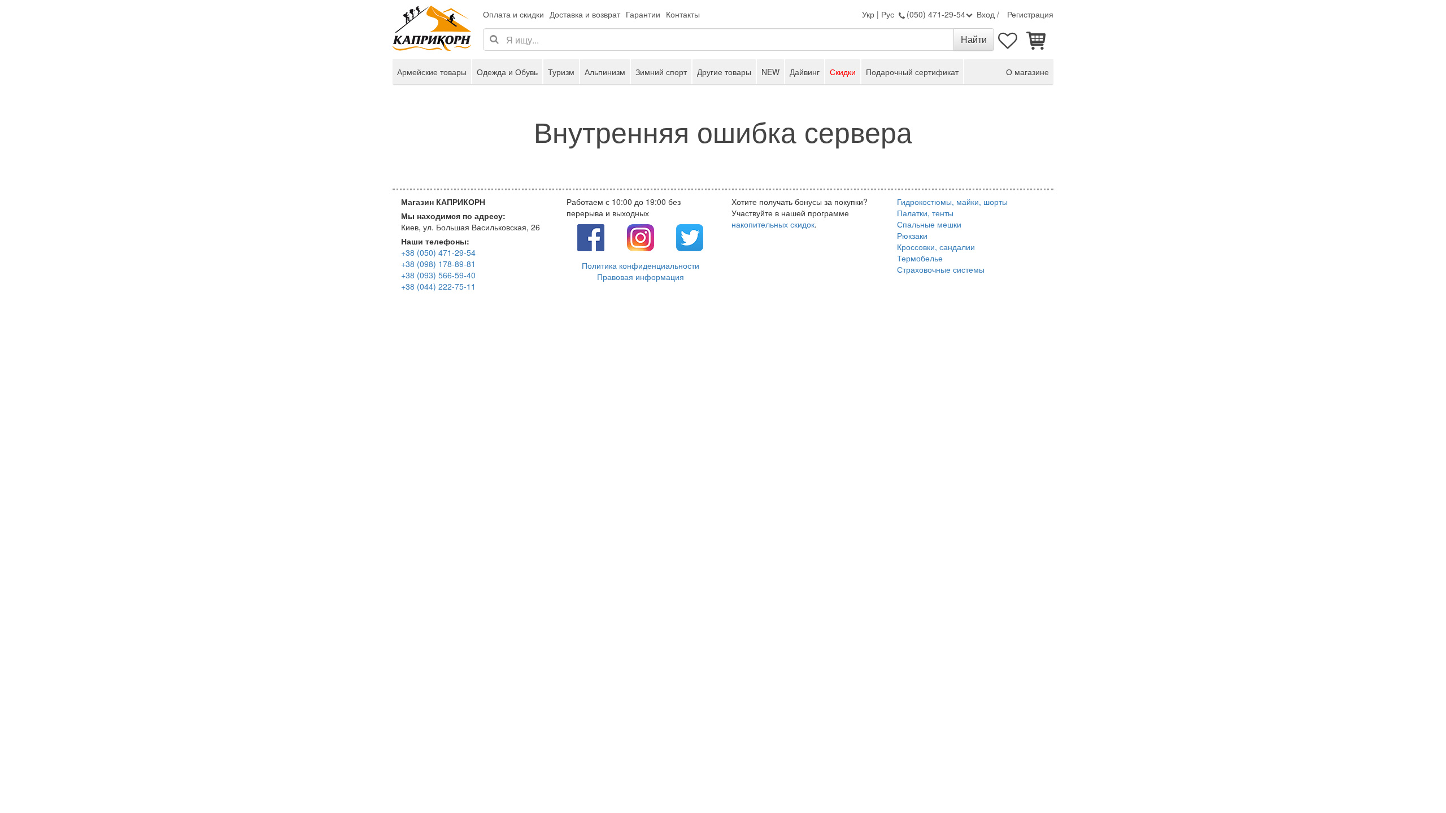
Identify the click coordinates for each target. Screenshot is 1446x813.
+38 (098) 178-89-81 (438, 263)
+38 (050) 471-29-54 (438, 252)
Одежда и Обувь (507, 71)
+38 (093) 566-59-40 (438, 275)
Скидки (843, 71)
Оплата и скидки (513, 14)
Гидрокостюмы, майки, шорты (952, 201)
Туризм (561, 71)
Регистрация (1030, 14)
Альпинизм (605, 71)
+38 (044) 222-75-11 (438, 286)
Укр (868, 14)
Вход (986, 14)
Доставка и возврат (585, 14)
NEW (770, 71)
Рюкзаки (912, 235)
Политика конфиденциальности (640, 265)
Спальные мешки (929, 224)
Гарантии (643, 14)
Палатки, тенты (925, 212)
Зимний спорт (661, 71)
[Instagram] (640, 236)
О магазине (1027, 71)
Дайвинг (805, 71)
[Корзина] (1036, 39)
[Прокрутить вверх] (1412, 779)
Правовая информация (640, 276)
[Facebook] (590, 236)
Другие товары (724, 71)
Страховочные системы (941, 269)
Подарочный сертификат (912, 71)
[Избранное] (1008, 39)
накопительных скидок (773, 224)
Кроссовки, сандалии (936, 246)
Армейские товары (432, 71)
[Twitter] (689, 236)
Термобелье (920, 258)
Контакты (683, 14)
